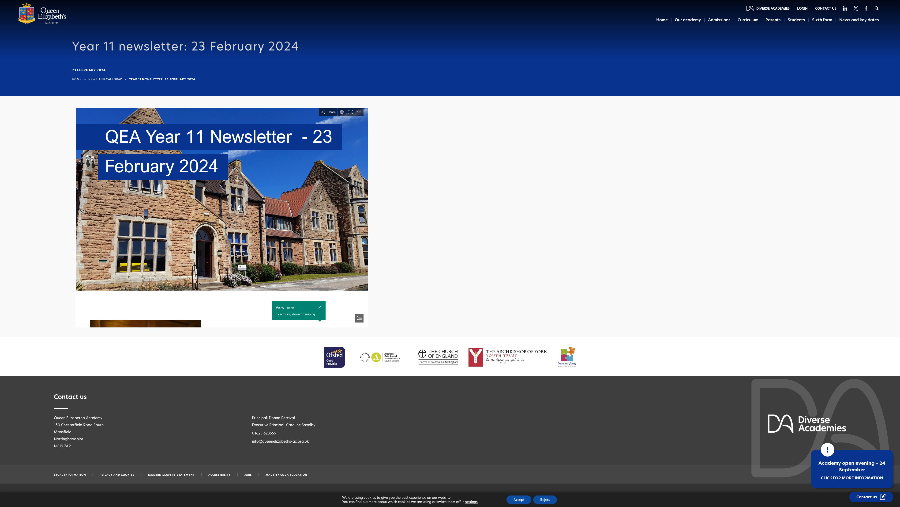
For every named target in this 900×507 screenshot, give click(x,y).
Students (796, 20)
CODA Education (293, 475)
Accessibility (219, 475)
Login (802, 8)
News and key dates (859, 20)
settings (471, 502)
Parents (773, 20)
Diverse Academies (773, 8)
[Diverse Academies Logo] (42, 23)
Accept (519, 499)
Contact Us (825, 8)
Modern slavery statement (171, 475)
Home (662, 20)
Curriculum (748, 20)
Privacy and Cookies (117, 475)
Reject (545, 499)
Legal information (70, 475)
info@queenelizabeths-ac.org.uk (280, 441)
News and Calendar (105, 79)
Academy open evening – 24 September (851, 470)
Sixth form (822, 20)
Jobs (248, 475)
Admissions (719, 20)
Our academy (688, 20)
